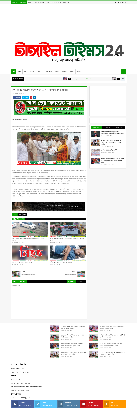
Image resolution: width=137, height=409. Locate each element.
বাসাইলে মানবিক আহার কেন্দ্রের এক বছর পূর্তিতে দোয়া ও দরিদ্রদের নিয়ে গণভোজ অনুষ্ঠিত (111, 142)
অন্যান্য (79, 71)
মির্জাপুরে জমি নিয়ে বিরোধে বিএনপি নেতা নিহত (22, 262)
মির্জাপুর (24, 214)
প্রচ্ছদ (19, 71)
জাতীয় (25, 71)
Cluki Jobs (62, 2)
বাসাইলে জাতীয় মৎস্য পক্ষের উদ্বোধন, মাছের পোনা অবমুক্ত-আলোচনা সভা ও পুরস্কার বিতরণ (112, 160)
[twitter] (118, 2)
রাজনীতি (72, 71)
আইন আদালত (110, 79)
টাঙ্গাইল (39, 71)
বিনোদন (57, 71)
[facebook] (116, 2)
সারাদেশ (32, 71)
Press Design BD (39, 2)
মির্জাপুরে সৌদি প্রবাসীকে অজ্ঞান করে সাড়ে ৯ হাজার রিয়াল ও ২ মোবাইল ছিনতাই (28, 239)
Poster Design (52, 2)
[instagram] (121, 2)
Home (30, 2)
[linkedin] (125, 2)
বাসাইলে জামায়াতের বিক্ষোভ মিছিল (109, 150)
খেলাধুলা (64, 71)
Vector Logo (72, 2)
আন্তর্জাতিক (49, 71)
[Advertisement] (68, 23)
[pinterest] (123, 2)
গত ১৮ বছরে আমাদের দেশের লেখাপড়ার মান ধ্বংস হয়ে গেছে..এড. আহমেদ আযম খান (81, 79)
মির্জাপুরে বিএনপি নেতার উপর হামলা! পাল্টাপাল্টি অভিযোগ (62, 262)
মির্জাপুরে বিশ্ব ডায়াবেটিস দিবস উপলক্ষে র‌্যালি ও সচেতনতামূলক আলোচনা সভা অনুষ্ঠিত (67, 239)
